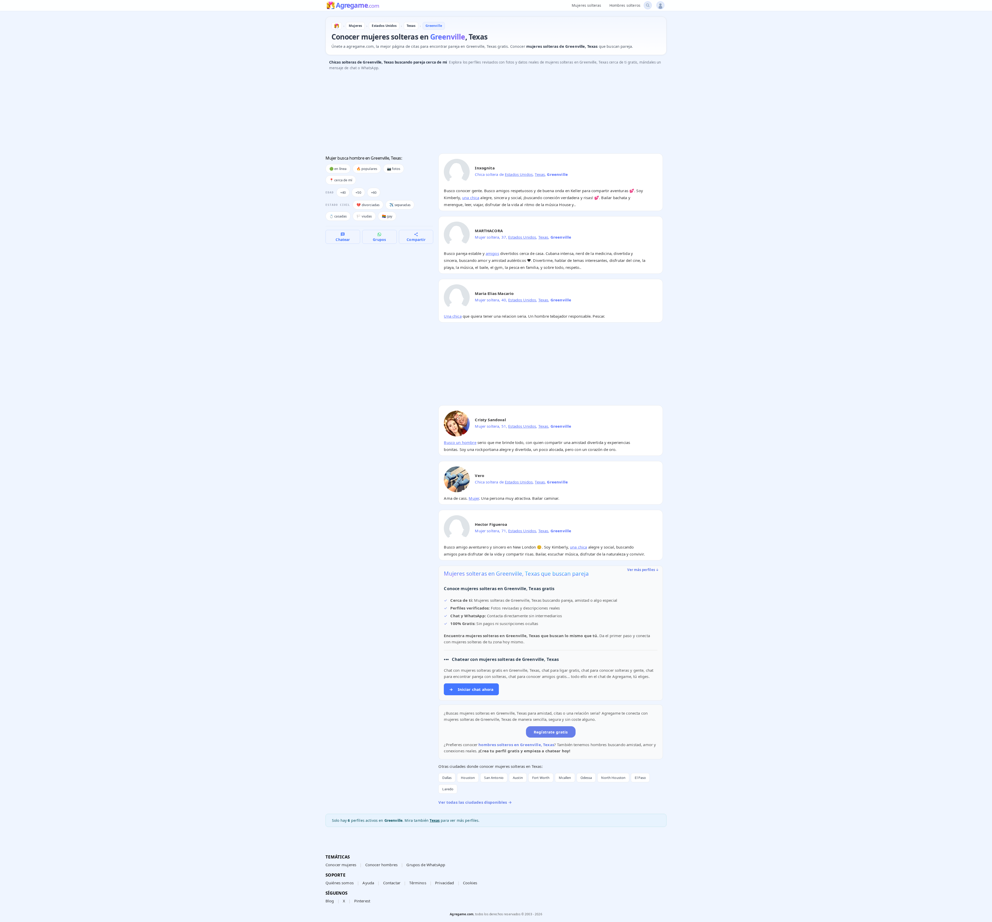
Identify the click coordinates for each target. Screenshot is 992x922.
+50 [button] (358, 192)
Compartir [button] (416, 239)
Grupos (379, 239)
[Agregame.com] (336, 25)
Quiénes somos (340, 882)
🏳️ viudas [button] (364, 216)
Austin (518, 777)
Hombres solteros (624, 5)
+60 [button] (373, 192)
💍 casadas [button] (338, 216)
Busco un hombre (460, 442)
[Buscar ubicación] (647, 5)
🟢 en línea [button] (338, 168)
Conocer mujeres (341, 864)
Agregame (357, 5)
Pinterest (362, 900)
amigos (492, 253)
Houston (468, 777)
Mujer (474, 498)
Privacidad (444, 882)
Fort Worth (541, 777)
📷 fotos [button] (393, 168)
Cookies (470, 882)
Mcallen (565, 777)
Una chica (452, 316)
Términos (417, 882)
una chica (470, 197)
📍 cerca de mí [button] (340, 180)
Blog (330, 900)
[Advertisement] (481, 113)
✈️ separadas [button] (399, 204)
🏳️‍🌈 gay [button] (387, 216)
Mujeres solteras (586, 5)
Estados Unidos (519, 174)
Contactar (391, 882)
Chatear (343, 239)
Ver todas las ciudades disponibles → (475, 802)
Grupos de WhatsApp (425, 864)
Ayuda (368, 882)
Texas (540, 174)
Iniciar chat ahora (471, 689)
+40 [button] (343, 192)
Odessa (586, 777)
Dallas (447, 777)
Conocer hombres (381, 864)
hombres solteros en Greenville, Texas (516, 744)
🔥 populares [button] (367, 168)
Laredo (447, 789)
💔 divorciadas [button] (368, 204)
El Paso (640, 777)
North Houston (613, 777)
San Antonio (493, 777)
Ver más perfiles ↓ (643, 569)
